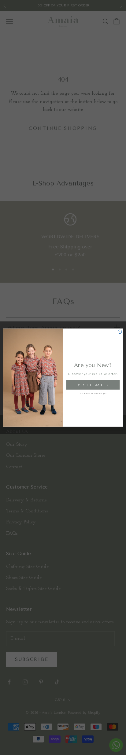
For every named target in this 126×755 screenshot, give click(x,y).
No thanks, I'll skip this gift (93, 393)
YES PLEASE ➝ (93, 385)
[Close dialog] (120, 332)
